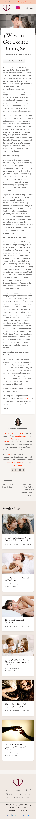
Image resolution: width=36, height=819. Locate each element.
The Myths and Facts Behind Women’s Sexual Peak (17, 705)
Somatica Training (24, 2)
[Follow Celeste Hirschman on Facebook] (12, 470)
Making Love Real (21, 462)
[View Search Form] (25, 8)
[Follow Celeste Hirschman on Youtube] (20, 470)
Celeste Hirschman (11, 54)
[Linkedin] (24, 815)
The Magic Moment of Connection (14, 621)
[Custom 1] (28, 815)
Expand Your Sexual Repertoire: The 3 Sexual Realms (15, 747)
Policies (13, 808)
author (10, 454)
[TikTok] (16, 815)
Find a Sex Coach (22, 797)
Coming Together (17, 465)
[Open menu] (31, 8)
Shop (8, 797)
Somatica (18, 790)
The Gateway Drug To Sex (7, 484)
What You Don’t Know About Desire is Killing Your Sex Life (18, 539)
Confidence (8, 462)
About (8, 790)
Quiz (18, 8)
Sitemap (28, 805)
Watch (9, 794)
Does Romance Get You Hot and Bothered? (17, 579)
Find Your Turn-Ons (10, 31)
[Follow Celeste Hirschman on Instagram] (16, 470)
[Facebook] (8, 815)
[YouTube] (20, 815)
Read (28, 790)
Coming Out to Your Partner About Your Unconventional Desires (27, 488)
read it (25, 398)
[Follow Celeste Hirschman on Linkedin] (23, 470)
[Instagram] (12, 815)
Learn (27, 794)
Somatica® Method (22, 436)
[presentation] (18, 524)
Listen (18, 794)
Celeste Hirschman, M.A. (14, 433)
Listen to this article (15, 61)
